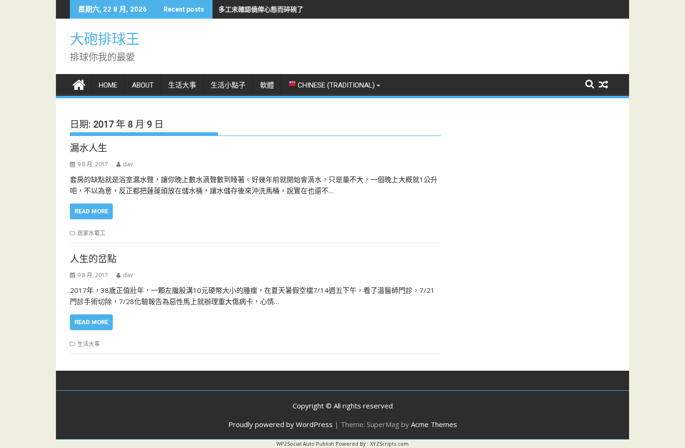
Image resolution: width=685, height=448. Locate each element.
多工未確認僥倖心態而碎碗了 (261, 9)
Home (108, 85)
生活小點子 (228, 85)
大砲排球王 (105, 39)
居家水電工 (91, 233)
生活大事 (182, 85)
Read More (91, 211)
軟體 (267, 85)
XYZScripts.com (389, 443)
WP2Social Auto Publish (305, 443)
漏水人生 (88, 148)
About (143, 85)
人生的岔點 (93, 259)
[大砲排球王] (79, 83)
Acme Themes (434, 424)
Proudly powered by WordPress (280, 424)
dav (128, 164)
